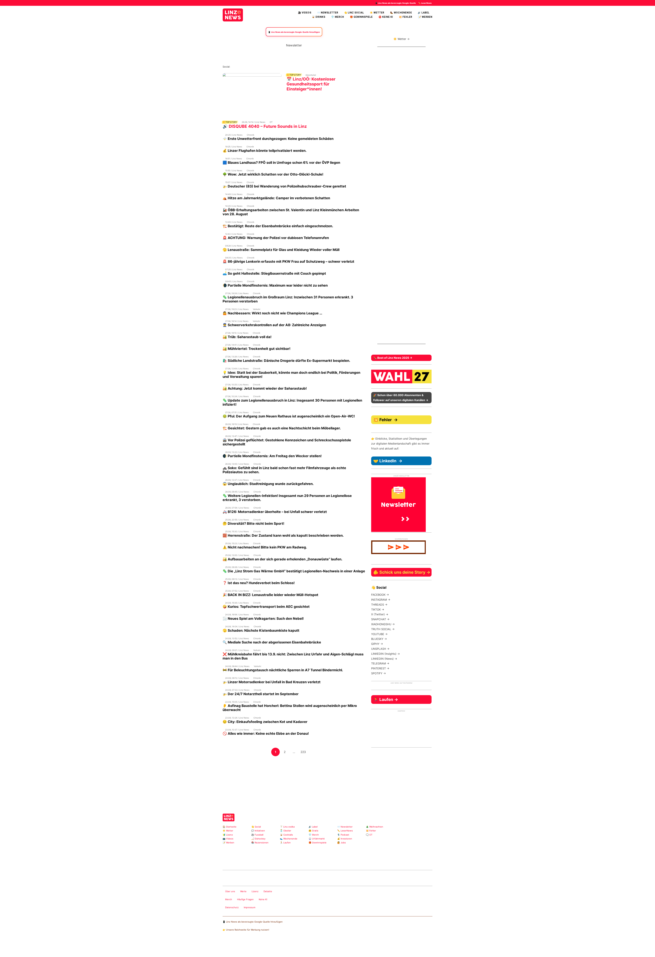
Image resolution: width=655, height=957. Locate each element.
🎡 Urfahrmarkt (317, 838)
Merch (228, 899)
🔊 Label (424, 12)
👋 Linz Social (354, 12)
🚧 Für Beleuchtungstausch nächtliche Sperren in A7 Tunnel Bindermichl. (283, 670)
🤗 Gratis (313, 830)
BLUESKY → (379, 639)
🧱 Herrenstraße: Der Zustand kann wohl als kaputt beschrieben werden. (283, 535)
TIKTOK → (377, 609)
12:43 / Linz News (233, 234)
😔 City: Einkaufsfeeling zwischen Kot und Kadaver (265, 722)
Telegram (268, 861)
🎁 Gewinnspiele (361, 17)
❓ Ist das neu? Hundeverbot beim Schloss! (259, 583)
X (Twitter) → (379, 614)
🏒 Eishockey (258, 838)
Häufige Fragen (245, 899)
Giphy (263, 861)
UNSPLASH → (380, 648)
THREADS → (379, 604)
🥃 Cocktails (286, 834)
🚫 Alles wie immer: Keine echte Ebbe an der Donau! (266, 733)
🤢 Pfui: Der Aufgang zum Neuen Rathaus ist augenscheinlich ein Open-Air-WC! (289, 416)
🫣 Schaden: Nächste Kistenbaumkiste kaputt (261, 630)
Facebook (238, 66)
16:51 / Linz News (233, 158)
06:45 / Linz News (234, 281)
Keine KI (263, 899)
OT (271, 122)
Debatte (268, 891)
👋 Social (256, 826)
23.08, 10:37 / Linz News (237, 729)
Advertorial (310, 75)
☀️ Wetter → (401, 39)
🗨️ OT (369, 834)
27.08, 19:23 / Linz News (237, 309)
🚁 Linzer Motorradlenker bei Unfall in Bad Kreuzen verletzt (272, 682)
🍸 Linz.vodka (287, 826)
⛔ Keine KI (386, 17)
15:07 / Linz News (233, 182)
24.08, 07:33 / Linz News (237, 690)
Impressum (249, 907)
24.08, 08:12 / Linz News (237, 678)
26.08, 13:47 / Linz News (237, 436)
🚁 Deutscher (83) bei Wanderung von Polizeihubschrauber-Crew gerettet (284, 186)
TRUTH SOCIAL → (383, 629)
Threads (244, 66)
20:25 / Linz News (233, 135)
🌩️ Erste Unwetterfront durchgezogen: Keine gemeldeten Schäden (278, 139)
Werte (243, 891)
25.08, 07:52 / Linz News (237, 591)
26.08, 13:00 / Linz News (237, 464)
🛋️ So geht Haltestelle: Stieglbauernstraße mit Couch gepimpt (274, 273)
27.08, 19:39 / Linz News (237, 293)
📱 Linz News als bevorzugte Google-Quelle (395, 3)
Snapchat (266, 66)
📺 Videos (228, 838)
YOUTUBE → (379, 634)
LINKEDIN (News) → (384, 658)
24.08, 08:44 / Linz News (237, 666)
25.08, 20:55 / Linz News (237, 519)
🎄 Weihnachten (374, 826)
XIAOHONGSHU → (383, 624)
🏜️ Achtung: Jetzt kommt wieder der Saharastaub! (265, 388)
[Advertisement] (294, 780)
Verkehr (256, 309)
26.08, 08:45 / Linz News (237, 491)
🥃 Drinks (318, 17)
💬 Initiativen (258, 830)
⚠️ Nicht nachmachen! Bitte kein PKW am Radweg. (265, 547)
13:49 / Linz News (233, 222)
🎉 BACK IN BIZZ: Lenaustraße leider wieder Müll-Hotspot (270, 595)
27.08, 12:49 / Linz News (237, 368)
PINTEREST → (380, 668)
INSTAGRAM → (380, 599)
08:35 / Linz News (234, 257)
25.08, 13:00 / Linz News (237, 555)
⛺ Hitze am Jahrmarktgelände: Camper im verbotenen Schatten (276, 198)
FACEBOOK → (380, 594)
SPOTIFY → (378, 673)
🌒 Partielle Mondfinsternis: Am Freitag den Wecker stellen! (272, 456)
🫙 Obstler (285, 830)
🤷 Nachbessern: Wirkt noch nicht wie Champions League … (272, 313)
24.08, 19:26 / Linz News (237, 602)
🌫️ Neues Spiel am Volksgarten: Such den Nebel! (263, 619)
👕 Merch (337, 17)
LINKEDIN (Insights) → (385, 653)
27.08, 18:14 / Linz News (236, 321)
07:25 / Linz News (233, 269)
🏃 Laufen (285, 842)
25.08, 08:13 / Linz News (237, 579)
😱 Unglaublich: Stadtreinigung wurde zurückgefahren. (268, 484)
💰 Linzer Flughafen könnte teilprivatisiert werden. (265, 151)
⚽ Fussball (257, 834)
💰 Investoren (344, 838)
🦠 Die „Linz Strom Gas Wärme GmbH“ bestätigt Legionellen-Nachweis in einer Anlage (294, 571)
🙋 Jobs (341, 842)
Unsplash (274, 861)
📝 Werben (228, 842)
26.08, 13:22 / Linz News (237, 452)
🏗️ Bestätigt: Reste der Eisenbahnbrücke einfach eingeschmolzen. (278, 226)
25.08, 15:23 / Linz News (237, 543)
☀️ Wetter (377, 12)
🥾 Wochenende (401, 12)
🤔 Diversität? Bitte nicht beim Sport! (253, 523)
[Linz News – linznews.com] (233, 14)
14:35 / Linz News (233, 206)
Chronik (250, 135)
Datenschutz (232, 907)
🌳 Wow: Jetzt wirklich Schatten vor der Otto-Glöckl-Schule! (273, 174)
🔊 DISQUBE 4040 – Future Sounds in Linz (265, 126)
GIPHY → (377, 644)
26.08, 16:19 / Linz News (236, 424)
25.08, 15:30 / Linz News (237, 531)
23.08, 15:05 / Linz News (237, 702)
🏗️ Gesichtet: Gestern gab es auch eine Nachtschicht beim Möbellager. (282, 428)
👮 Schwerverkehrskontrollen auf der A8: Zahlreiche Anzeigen (274, 325)
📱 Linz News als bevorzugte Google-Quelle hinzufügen (253, 921)
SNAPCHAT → (380, 619)
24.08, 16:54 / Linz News (237, 614)
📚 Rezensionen (259, 842)
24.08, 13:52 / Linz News (237, 638)
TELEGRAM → (380, 663)
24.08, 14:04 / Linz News (237, 626)
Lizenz (255, 891)
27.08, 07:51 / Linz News (237, 412)
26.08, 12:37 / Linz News (237, 480)
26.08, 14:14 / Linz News (253, 122)
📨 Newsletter (327, 12)
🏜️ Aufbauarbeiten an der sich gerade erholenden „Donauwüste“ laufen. (282, 559)
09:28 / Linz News (233, 245)
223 (303, 752)
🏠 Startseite (229, 826)
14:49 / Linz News (233, 194)
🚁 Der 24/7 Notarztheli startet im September (261, 694)
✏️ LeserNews (425, 3)
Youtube (249, 66)
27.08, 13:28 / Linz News (237, 356)
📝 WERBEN (425, 17)
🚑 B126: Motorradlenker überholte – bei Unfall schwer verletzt (275, 512)
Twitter (255, 66)
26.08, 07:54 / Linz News (237, 507)
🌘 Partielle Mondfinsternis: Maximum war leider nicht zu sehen (275, 285)
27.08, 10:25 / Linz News (237, 384)
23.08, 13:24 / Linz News (237, 717)
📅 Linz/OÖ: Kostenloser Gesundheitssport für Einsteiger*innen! (311, 84)
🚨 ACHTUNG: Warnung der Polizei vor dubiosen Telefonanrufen (276, 238)
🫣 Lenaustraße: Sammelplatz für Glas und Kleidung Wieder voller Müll (281, 250)
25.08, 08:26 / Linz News (237, 567)
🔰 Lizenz (228, 834)
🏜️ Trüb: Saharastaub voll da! (247, 337)
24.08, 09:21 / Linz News (237, 650)
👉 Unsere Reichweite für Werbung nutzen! (246, 929)
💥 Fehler (405, 17)
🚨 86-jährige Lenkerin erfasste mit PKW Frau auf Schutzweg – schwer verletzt (288, 261)
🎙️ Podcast (343, 834)
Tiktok (260, 66)
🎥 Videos (304, 12)
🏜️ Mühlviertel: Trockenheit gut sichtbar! (256, 349)
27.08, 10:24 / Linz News (237, 396)
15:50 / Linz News (233, 170)
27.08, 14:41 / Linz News (237, 345)
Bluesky (276, 66)
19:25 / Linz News (233, 146)
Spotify (271, 66)
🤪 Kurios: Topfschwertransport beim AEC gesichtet (266, 607)
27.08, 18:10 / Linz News (236, 333)
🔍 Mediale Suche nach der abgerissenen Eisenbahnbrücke (272, 642)
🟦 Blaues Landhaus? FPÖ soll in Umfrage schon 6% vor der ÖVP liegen (281, 163)
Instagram (233, 66)
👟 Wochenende (288, 838)
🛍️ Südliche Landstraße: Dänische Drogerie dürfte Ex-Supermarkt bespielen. (286, 361)
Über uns (230, 891)
